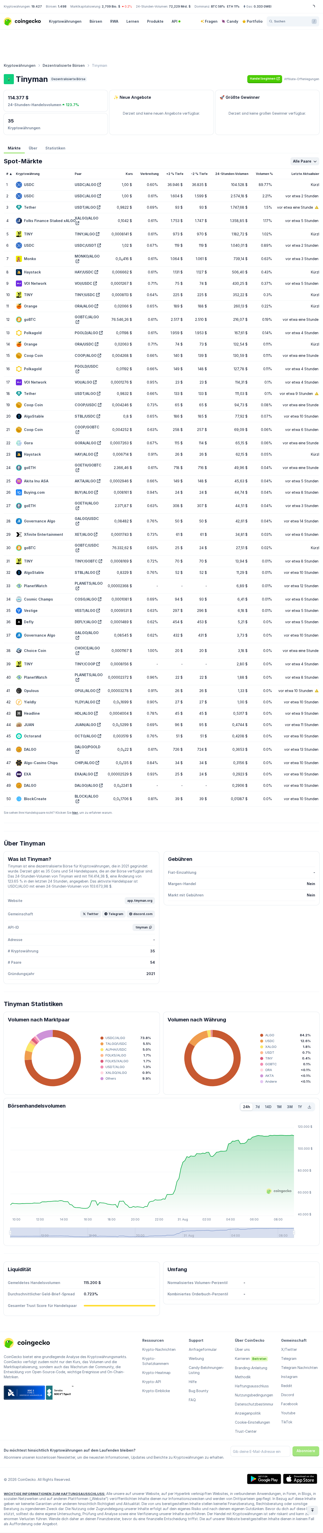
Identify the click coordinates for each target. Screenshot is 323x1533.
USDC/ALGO (85, 184)
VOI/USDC (83, 283)
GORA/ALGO (85, 443)
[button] (264, 78)
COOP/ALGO (86, 355)
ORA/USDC (84, 344)
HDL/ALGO (84, 713)
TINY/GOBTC (86, 561)
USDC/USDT (85, 245)
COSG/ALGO (86, 599)
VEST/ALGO (85, 610)
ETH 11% (233, 6)
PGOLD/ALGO (86, 333)
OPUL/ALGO (85, 691)
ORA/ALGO (84, 306)
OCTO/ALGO (86, 736)
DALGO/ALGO (86, 785)
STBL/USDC (85, 416)
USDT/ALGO (85, 207)
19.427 (36, 6)
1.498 (62, 6)
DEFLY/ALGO (86, 622)
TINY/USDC (85, 295)
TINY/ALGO (85, 234)
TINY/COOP (85, 664)
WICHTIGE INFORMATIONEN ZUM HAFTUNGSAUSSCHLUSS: (54, 1494)
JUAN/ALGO (85, 725)
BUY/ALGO (84, 492)
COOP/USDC (86, 405)
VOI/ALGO (83, 382)
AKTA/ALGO (85, 481)
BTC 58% (218, 6)
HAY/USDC (84, 272)
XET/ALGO (84, 534)
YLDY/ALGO (85, 702)
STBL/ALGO (85, 572)
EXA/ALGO (84, 774)
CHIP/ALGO (85, 763)
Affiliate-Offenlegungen (301, 79)
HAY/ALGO (84, 454)
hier (75, 813)
